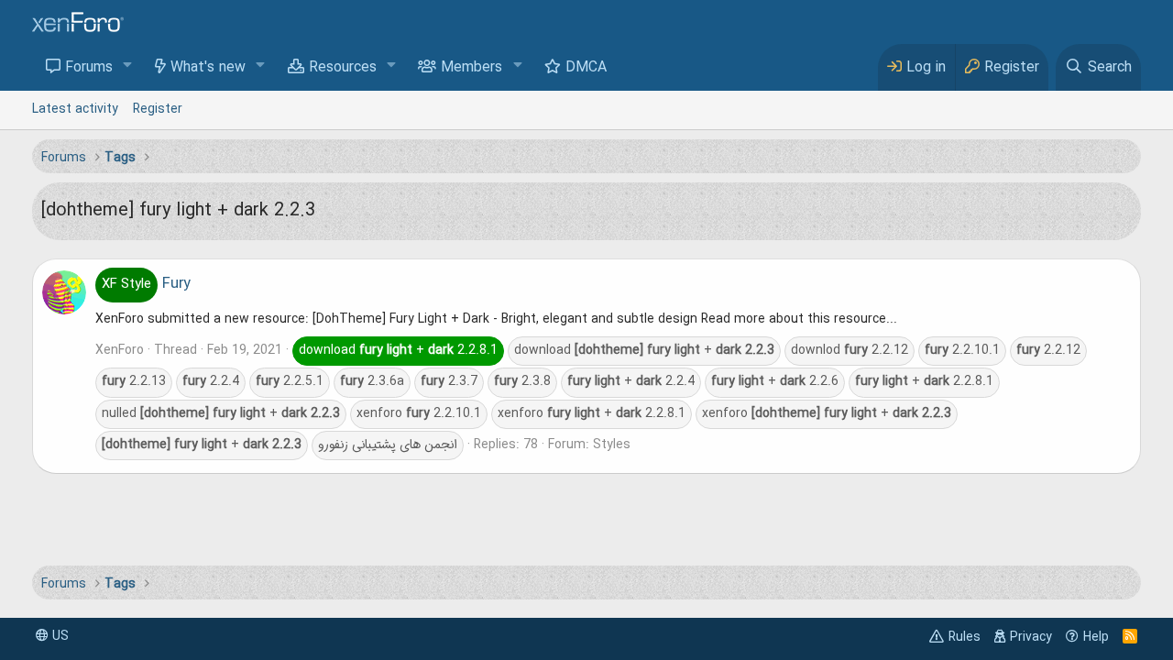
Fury (146, 284)
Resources (343, 68)
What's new (208, 68)
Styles (611, 444)
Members (471, 68)
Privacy (1031, 637)
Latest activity (75, 109)
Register (157, 109)
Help (1096, 637)
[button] (128, 66)
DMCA (586, 68)
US (59, 636)
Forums (89, 68)
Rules (964, 637)
